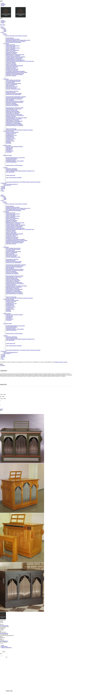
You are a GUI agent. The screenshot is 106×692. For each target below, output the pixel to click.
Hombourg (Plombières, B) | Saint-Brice (14, 118)
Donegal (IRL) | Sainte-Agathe (12, 66)
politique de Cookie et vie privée (61, 362)
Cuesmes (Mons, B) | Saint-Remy (12, 113)
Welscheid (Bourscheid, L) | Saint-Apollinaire (15, 160)
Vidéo (5, 29)
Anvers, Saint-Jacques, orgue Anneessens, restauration (16, 35)
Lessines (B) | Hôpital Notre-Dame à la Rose (14, 97)
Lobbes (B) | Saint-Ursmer (11, 128)
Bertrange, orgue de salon (11, 133)
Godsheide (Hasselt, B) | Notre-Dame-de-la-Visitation (16, 117)
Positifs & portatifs (7, 145)
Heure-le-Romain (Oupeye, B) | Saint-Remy (14, 125)
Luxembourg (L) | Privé (10, 138)
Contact (2, 190)
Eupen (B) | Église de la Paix (11, 109)
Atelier (5, 31)
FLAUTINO (8, 143)
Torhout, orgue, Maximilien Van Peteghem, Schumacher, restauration (19, 129)
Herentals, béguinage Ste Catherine (13, 39)
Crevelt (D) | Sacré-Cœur (11, 63)
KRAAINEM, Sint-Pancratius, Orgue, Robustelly (15, 41)
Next (11, 690)
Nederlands (3, 4)
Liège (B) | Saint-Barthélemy (11, 84)
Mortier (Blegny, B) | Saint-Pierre (12, 119)
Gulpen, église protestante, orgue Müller (14, 177)
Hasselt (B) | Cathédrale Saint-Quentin (13, 83)
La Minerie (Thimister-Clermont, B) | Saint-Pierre (15, 56)
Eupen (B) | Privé (9, 147)
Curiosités (5, 167)
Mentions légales (4, 646)
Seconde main (4, 183)
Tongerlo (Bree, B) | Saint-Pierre (12, 105)
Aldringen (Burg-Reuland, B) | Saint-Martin (14, 65)
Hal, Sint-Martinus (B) (10, 82)
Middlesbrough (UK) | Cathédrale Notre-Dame (15, 54)
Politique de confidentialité (6, 647)
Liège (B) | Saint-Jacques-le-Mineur (13, 47)
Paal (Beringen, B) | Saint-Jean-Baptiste (13, 123)
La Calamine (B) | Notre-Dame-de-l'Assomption (15, 71)
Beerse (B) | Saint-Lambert (11, 64)
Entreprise (3, 27)
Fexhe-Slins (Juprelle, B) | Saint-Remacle (14, 114)
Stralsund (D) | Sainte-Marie (11, 168)
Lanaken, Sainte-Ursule (10, 175)
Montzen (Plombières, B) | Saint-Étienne (14, 98)
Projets (2, 32)
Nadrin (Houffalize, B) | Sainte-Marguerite (14, 121)
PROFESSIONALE (10, 136)
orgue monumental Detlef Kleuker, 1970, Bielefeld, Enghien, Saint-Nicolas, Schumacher (23, 181)
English (2, 5)
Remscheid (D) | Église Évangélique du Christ (15, 73)
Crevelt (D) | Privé (9, 139)
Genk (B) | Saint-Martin (10, 46)
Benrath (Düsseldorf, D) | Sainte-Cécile (13, 108)
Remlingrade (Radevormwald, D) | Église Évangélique (16, 72)
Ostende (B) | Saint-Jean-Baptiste (12, 111)
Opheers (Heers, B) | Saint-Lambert (13, 122)
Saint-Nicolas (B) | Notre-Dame (12, 91)
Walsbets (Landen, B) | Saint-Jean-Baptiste (14, 165)
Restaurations (6, 78)
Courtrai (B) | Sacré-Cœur (11, 67)
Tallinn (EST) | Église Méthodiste (12, 50)
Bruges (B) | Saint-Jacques (11, 87)
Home (2, 26)
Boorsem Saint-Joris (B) (10, 92)
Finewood (3, 186)
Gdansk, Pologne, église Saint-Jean (13, 45)
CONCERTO (8, 152)
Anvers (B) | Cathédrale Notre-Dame (13, 81)
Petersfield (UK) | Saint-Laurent (12, 68)
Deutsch (2, 3)
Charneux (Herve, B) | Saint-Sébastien (13, 94)
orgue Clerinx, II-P (7, 185)
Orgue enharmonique (10, 172)
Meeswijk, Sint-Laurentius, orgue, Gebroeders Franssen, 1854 (18, 40)
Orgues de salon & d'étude (9, 131)
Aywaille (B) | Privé (10, 134)
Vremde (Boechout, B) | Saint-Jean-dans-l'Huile (15, 60)
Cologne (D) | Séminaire (10, 62)
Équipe (5, 30)
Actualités (3, 187)
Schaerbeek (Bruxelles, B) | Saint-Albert (14, 59)
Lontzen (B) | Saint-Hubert (11, 162)
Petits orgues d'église (8, 155)
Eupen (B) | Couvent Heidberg (12, 104)
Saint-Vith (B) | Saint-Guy (11, 75)
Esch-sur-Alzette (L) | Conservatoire (13, 55)
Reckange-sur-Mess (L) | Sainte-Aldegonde (14, 57)
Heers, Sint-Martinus (10, 100)
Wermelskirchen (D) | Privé (11, 135)
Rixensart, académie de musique (12, 132)
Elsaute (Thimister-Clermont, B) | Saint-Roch (14, 101)
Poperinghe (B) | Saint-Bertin (11, 52)
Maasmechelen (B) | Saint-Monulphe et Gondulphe (16, 96)
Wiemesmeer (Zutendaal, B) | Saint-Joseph (14, 124)
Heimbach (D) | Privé (10, 140)
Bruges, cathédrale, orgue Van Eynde (13, 80)
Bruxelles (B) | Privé (10, 137)
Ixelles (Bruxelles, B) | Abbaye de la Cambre (14, 107)
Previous (7, 690)
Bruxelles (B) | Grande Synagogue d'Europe (14, 102)
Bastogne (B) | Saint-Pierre (11, 53)
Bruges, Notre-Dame (10, 85)
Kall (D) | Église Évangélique (11, 158)
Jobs (2, 189)
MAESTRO (8, 142)
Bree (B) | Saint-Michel (10, 49)
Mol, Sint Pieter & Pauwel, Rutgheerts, (13, 42)
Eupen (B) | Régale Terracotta (12, 169)
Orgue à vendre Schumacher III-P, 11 (11, 184)
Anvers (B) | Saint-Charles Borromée (13, 88)
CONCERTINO (9, 148)
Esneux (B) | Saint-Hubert (11, 103)
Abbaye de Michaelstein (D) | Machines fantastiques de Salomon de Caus (20, 170)
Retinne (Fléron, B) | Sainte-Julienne (13, 112)
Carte (5, 33)
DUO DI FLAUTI (9, 150)
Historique (3, 188)
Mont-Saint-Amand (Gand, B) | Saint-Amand (15, 115)
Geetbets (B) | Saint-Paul (11, 116)
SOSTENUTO (9, 149)
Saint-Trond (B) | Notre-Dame (12, 86)
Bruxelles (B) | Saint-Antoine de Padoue (14, 93)
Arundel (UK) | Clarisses (11, 159)
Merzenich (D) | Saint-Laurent (12, 70)
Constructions (6, 43)
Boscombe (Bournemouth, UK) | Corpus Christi (15, 157)
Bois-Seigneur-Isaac (10, 37)
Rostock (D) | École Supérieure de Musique (14, 74)
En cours (5, 34)
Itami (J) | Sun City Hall (10, 51)
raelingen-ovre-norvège (10, 44)
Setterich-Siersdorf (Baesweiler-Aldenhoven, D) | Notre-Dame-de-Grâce (20, 61)
